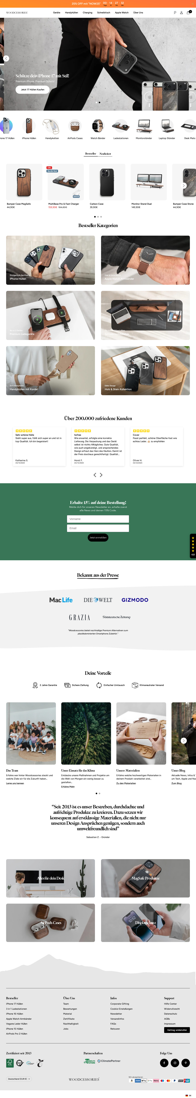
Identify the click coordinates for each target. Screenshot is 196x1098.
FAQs (113, 1023)
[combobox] (188, 1095)
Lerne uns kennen (15, 783)
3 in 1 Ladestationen (16, 1008)
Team (66, 1003)
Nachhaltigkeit (71, 1023)
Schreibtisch (103, 12)
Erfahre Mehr (68, 786)
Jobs (65, 1028)
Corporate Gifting (119, 1003)
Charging (87, 12)
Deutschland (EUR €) (17, 1079)
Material (67, 1013)
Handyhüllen (71, 12)
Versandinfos (117, 1018)
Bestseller (90, 153)
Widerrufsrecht (172, 1008)
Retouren (115, 1028)
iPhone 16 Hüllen (14, 1013)
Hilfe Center (170, 1003)
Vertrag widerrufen (177, 1030)
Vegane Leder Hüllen (16, 1023)
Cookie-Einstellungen (121, 1008)
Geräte (56, 12)
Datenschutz (170, 1013)
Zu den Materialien (126, 783)
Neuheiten (105, 154)
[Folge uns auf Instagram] (175, 1063)
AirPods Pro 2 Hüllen (16, 1033)
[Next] (190, 58)
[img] (39, 431)
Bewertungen (70, 1008)
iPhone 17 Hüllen (14, 1003)
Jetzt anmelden (98, 537)
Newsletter (116, 1013)
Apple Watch (121, 12)
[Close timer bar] (192, 4)
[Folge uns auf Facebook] (164, 1063)
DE (190, 1095)
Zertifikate (68, 1018)
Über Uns (138, 12)
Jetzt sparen (17, 89)
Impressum (169, 1023)
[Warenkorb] (188, 12)
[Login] (181, 12)
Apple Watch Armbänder (19, 1018)
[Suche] (175, 12)
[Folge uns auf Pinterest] (185, 1063)
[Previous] (6, 58)
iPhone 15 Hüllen (14, 1028)
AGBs (167, 1018)
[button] (193, 546)
